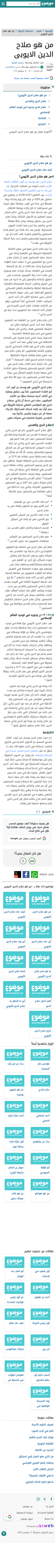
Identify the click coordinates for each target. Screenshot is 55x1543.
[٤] (21, 380)
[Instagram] (38, 1499)
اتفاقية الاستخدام (45, 1513)
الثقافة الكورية (45, 1443)
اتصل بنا (49, 1506)
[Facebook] (51, 1499)
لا (23, 860)
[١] (31, 242)
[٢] (39, 313)
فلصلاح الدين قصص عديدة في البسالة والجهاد (28, 753)
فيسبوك (26, 874)
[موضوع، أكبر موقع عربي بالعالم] (47, 4)
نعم (32, 860)
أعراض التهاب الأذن (43, 1469)
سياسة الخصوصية (24, 1513)
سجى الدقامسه (13, 67)
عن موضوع (28, 1506)
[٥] (43, 477)
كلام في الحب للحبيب (42, 1431)
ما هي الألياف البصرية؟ (41, 1475)
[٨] (45, 679)
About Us (48, 1519)
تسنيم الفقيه (18, 63)
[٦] (46, 495)
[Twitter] (44, 1499)
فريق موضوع (27, 1519)
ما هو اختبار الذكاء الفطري (39, 1482)
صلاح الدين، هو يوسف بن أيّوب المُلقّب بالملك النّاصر (28, 184)
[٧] (40, 531)
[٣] (13, 359)
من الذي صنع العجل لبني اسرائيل (36, 1456)
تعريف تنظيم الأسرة (42, 1424)
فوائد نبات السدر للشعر (41, 1437)
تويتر (17, 874)
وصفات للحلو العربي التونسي (37, 1462)
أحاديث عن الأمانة (44, 1450)
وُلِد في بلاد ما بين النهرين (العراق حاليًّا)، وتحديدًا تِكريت (28, 190)
